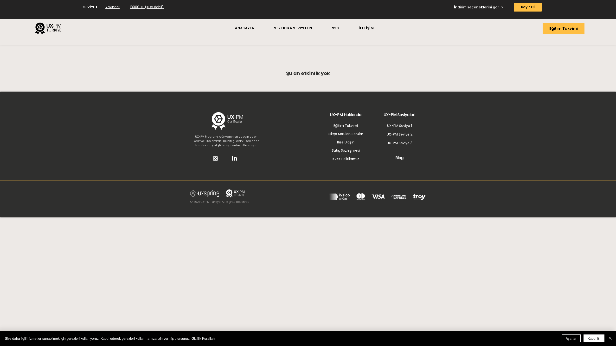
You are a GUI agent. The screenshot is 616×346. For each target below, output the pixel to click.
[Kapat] (610, 338)
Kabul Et (594, 338)
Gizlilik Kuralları (203, 338)
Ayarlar (571, 338)
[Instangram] (215, 158)
